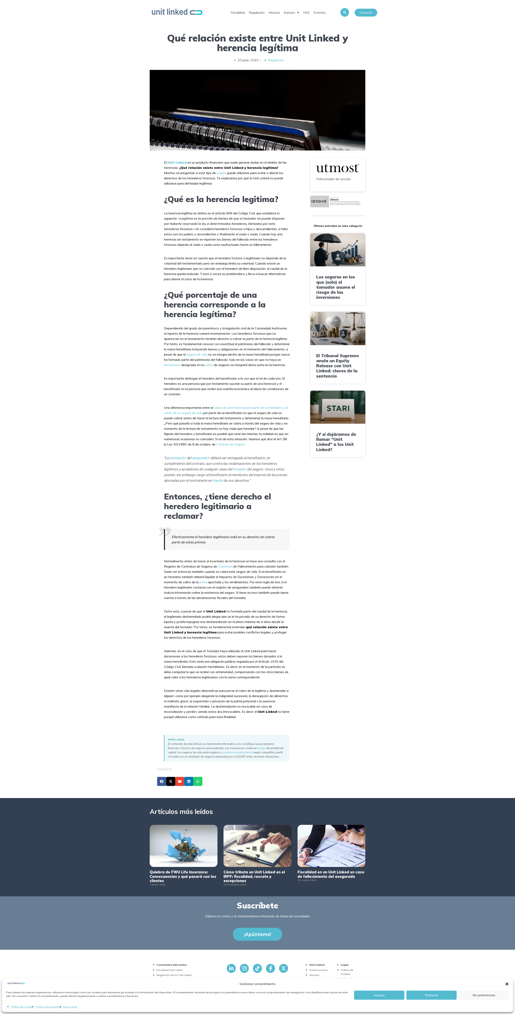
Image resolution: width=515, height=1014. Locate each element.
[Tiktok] (257, 968)
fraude (217, 480)
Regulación (257, 12)
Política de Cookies (22, 1006)
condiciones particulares (237, 752)
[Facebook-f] (270, 968)
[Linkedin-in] (231, 968)
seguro (221, 173)
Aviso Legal (70, 1006)
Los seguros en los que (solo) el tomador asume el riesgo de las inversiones (335, 287)
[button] (507, 984)
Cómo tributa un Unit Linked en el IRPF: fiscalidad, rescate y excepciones (254, 876)
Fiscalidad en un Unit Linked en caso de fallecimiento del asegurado (331, 874)
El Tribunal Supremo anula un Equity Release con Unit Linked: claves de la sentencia (337, 366)
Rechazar (431, 995)
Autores (289, 12)
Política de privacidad (48, 1006)
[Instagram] (244, 968)
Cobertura (225, 566)
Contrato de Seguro (230, 444)
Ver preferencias (483, 995)
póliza (209, 365)
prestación (177, 458)
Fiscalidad (238, 12)
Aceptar (379, 995)
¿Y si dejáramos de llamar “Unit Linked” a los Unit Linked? (336, 442)
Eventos (320, 12)
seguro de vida (196, 354)
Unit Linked (177, 162)
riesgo (262, 748)
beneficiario (172, 365)
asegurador (200, 458)
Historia (274, 12)
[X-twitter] (283, 968)
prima (203, 582)
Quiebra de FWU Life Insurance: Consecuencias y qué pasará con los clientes (183, 876)
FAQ (306, 12)
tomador (239, 469)
